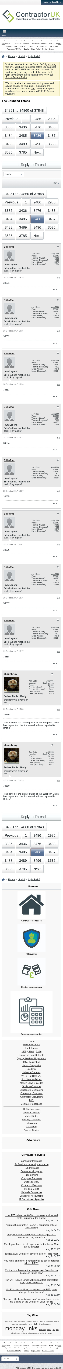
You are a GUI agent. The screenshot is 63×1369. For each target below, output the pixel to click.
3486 (37, 135)
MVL (31, 1100)
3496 (37, 144)
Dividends (32, 1069)
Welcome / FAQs (14, 49)
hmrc (30, 1324)
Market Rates (31, 1116)
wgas (50, 1333)
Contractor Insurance (31, 1161)
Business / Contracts (40, 41)
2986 (51, 119)
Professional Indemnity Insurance (31, 1164)
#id (58, 278)
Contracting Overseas (31, 1093)
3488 (8, 144)
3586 (8, 152)
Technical (54, 46)
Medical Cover (31, 1189)
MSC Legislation (31, 1062)
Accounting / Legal (21, 44)
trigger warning (33, 1333)
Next (37, 152)
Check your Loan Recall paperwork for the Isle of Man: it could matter (31, 1245)
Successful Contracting (31, 1090)
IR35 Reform (42, 46)
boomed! (21, 1321)
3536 (51, 144)
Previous (11, 119)
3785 (23, 152)
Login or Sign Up (51, 2)
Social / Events (48, 49)
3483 (51, 127)
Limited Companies (31, 1065)
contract (29, 1321)
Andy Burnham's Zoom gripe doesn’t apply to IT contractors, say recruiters (31, 1235)
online (49, 1330)
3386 (8, 127)
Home (31, 1041)
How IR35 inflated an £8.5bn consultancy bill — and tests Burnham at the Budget (31, 1216)
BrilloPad (9, 246)
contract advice (39, 1321)
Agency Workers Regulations (31, 1058)
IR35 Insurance (31, 1168)
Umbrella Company (31, 1072)
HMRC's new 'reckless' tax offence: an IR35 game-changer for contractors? (31, 1290)
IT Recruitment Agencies (31, 1199)
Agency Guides (31, 1130)
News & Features (31, 1044)
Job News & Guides (32, 1079)
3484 (8, 135)
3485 (23, 135)
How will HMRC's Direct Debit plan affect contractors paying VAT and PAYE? (31, 1281)
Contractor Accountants (31, 1196)
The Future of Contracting (24, 46)
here (33, 88)
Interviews (31, 1123)
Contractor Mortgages (32, 1171)
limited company (45, 1324)
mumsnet (42, 1330)
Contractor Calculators (31, 1097)
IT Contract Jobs (31, 1109)
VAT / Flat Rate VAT (31, 1076)
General (18, 41)
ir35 (35, 1324)
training (24, 1333)
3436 (23, 127)
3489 (23, 144)
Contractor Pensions (31, 1185)
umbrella (43, 1333)
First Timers (31, 1048)
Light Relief (35, 49)
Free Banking (31, 1175)
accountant (9, 1321)
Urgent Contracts (31, 1112)
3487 (51, 135)
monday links (21, 1328)
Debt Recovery (31, 1182)
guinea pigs (23, 1324)
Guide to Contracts (31, 1086)
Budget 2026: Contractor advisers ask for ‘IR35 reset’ (31, 1253)
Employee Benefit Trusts (31, 1055)
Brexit (26, 41)
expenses (49, 1321)
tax (54, 1330)
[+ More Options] (54, 289)
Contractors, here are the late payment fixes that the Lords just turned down (31, 1271)
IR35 (24, 1051)
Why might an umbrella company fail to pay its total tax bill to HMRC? (31, 1262)
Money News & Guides (31, 1083)
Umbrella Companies (39, 44)
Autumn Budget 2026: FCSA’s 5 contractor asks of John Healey (31, 1226)
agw (15, 1321)
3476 (37, 127)
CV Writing (31, 1126)
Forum (11, 56)
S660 (31, 1051)
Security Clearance (31, 1119)
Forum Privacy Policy (16, 77)
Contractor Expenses (31, 1104)
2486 (37, 119)
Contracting (8, 41)
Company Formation (31, 1178)
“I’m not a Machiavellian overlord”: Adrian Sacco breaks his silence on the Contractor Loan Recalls (31, 1300)
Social (26, 49)
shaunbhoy (10, 673)
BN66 (38, 1051)
